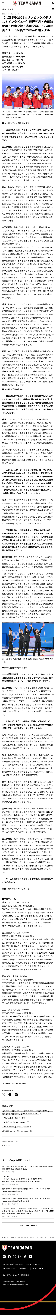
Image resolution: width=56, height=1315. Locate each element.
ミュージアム (7, 1275)
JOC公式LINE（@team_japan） (14, 1122)
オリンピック (6, 1145)
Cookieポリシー (24, 1269)
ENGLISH (26, 1275)
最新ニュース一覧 (27, 1225)
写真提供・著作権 (37, 1269)
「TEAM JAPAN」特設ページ (13, 1118)
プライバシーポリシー (10, 1269)
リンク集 (28, 1264)
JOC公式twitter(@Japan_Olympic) (15, 1126)
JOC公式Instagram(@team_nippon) (16, 1131)
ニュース (11, 1237)
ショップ (16, 1275)
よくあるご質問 (8, 1264)
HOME (4, 1237)
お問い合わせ (19, 1264)
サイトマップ (37, 1264)
